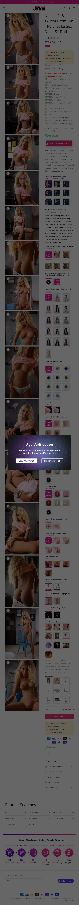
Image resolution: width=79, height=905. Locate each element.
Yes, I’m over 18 (26, 461)
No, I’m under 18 (52, 461)
